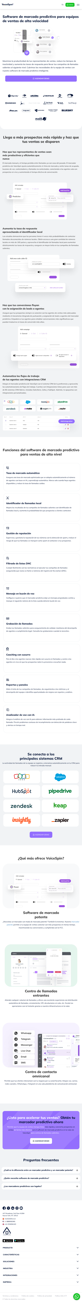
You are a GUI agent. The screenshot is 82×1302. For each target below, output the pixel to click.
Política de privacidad (44, 1296)
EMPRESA (7, 1282)
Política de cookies (28, 1296)
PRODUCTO (8, 1248)
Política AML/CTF (61, 1296)
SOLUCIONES (8, 1261)
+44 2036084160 (10, 1224)
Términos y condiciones (10, 1296)
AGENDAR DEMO (42, 78)
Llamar (71, 4)
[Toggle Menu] (78, 4)
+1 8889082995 (9, 1221)
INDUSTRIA (8, 1268)
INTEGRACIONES (10, 1275)
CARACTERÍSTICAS (11, 1255)
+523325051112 (10, 1219)
